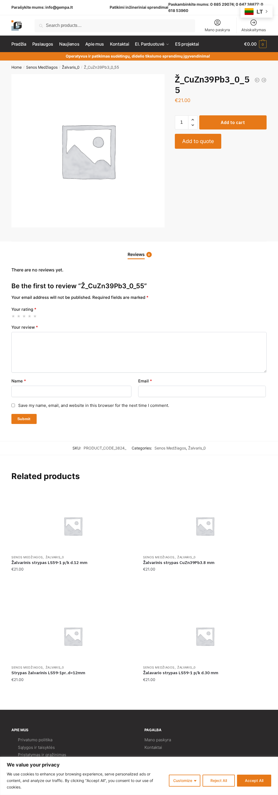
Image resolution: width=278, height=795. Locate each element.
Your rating (23, 309)
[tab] (139, 250)
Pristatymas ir (31, 754)
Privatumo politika (35, 739)
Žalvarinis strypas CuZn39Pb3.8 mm (178, 562)
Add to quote (198, 141)
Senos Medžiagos (42, 67)
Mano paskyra (217, 29)
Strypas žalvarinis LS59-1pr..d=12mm (48, 672)
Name (18, 381)
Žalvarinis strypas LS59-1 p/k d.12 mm (49, 562)
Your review (24, 327)
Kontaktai (153, 747)
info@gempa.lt (59, 7)
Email (145, 381)
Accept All (254, 780)
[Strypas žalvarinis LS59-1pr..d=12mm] (73, 636)
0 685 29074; (222, 4)
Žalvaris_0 (71, 67)
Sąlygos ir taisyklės (36, 747)
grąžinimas (55, 754)
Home (16, 67)
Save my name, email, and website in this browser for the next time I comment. (93, 405)
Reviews (136, 254)
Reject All (218, 780)
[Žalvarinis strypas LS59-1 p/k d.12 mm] (73, 526)
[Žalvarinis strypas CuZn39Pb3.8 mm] (205, 526)
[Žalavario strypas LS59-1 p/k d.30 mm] (205, 636)
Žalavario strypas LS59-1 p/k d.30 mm (180, 672)
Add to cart (233, 122)
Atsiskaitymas (253, 29)
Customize (182, 780)
